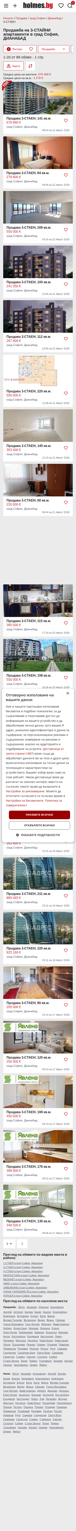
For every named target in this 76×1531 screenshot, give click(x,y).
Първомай (24, 1411)
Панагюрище (64, 1403)
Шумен (34, 1365)
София (53, 1357)
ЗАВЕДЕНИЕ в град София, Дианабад (25, 1287)
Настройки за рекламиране (25, 791)
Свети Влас (43, 1353)
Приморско (9, 1349)
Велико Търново (12, 1320)
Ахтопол (18, 1312)
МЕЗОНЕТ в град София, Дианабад (23, 1279)
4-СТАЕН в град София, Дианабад (23, 1271)
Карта (16, 66)
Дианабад (54, 18)
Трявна (33, 1361)
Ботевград (23, 1316)
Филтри (15, 49)
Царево (7, 1365)
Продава (21, 18)
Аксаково (32, 1307)
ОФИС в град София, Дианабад (21, 1283)
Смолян (31, 1357)
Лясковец (8, 1340)
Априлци (44, 1307)
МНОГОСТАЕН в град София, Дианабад (26, 1275)
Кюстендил (47, 1336)
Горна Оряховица (13, 1324)
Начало (8, 18)
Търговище (45, 1361)
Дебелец (46, 1324)
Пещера (28, 1407)
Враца (50, 1320)
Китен (6, 1336)
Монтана (21, 1340)
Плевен (41, 1344)
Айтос (21, 1307)
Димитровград (61, 1324)
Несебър (33, 1340)
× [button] (67, 693)
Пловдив (52, 1344)
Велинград (30, 1320)
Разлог (44, 1349)
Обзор (7, 1344)
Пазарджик (18, 1344)
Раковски (8, 1415)
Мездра (62, 1399)
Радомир (23, 1349)
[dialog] (38, 765)
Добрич (7, 1328)
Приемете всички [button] (39, 815)
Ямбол (43, 1365)
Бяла (43, 1316)
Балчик (29, 1312)
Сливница (45, 1419)
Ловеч (58, 1336)
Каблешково (26, 1332)
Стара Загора (11, 1361)
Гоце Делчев (32, 1324)
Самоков (62, 1349)
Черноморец (21, 1365)
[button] (38, 835)
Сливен (20, 1357)
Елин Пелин (10, 1332)
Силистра (9, 1357)
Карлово (63, 1332)
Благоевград (60, 1312)
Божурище (9, 1316)
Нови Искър (46, 1340)
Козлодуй (48, 1395)
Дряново (34, 1328)
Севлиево (57, 1353)
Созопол (42, 1357)
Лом (42, 1399)
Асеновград (57, 1307)
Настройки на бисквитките (24, 800)
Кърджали (33, 1336)
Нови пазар (61, 1340)
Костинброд (19, 1336)
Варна (51, 1316)
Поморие (64, 1344)
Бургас (34, 1316)
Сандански (9, 1353)
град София (38, 18)
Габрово (60, 1320)
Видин (41, 1320)
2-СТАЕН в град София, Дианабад (23, 1267)
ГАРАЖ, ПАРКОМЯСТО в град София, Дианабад (31, 1292)
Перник (31, 1344)
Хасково (58, 1361)
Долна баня (20, 1328)
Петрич (17, 1407)
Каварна (39, 1332)
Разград (34, 1349)
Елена (55, 1328)
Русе (53, 1349)
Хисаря (68, 1361)
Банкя (37, 1312)
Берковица (27, 1378)
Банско (47, 1312)
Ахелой (7, 1312)
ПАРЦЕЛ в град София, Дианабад (22, 1296)
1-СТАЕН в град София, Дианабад (23, 1263)
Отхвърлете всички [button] (39, 825)
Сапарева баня (26, 1353)
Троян (24, 1361)
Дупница (45, 1328)
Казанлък (51, 1332)
